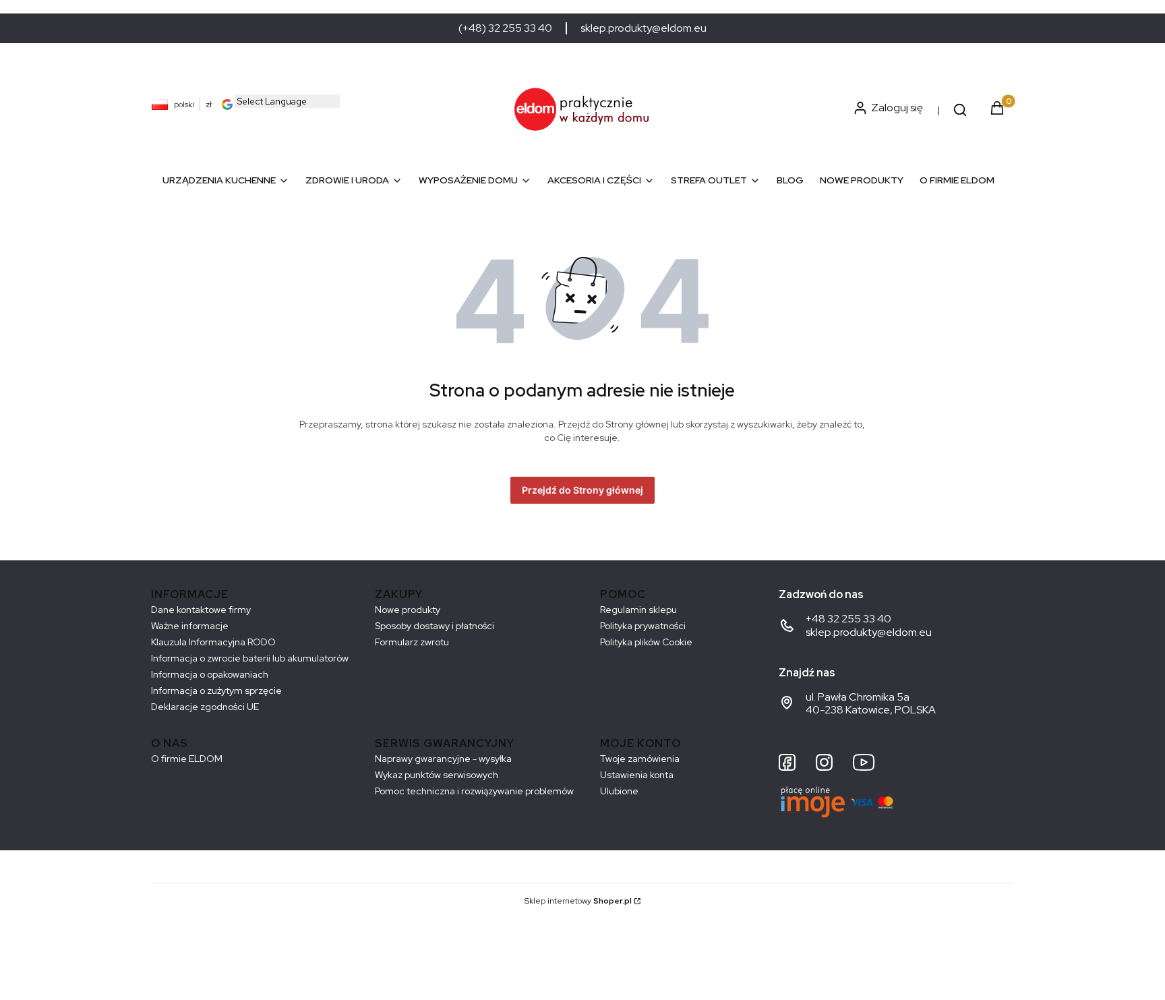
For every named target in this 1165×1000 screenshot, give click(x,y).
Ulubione (619, 791)
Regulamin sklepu (638, 610)
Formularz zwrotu (412, 642)
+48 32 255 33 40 (848, 618)
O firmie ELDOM (186, 759)
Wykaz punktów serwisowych (436, 775)
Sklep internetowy (578, 900)
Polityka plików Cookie (646, 642)
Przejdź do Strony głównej (582, 490)
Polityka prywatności (643, 626)
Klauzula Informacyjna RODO (213, 642)
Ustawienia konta (637, 775)
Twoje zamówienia (640, 759)
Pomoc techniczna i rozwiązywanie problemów (474, 791)
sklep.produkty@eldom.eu (643, 28)
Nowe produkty (407, 610)
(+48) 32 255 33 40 (505, 28)
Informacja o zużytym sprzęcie (216, 690)
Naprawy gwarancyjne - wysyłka (443, 759)
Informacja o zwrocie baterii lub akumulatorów (250, 658)
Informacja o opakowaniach (209, 674)
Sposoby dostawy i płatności (434, 626)
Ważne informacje (190, 626)
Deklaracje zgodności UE (205, 707)
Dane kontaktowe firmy (201, 610)
